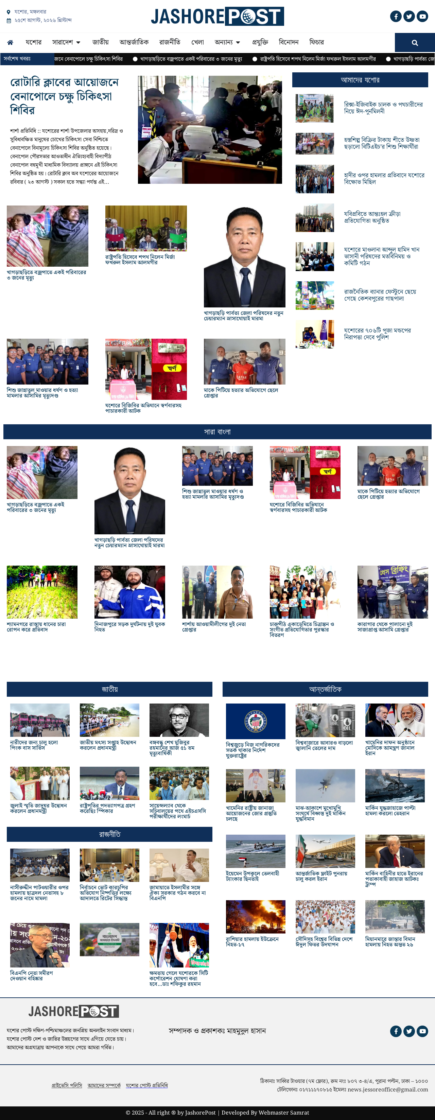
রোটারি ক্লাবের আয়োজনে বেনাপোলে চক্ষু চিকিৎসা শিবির (64, 97)
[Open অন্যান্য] (237, 42)
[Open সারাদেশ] (78, 42)
